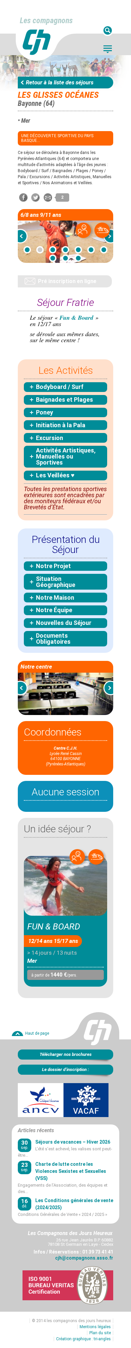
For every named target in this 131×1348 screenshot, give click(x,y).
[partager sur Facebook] (23, 197)
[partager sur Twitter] (35, 197)
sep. (24, 1144)
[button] (23, 236)
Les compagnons (46, 20)
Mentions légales (95, 1326)
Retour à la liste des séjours (59, 82)
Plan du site (100, 1333)
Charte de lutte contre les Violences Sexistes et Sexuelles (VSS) (70, 1171)
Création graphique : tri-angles (83, 1339)
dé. (24, 1203)
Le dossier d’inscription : (65, 1069)
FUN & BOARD (53, 926)
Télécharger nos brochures (66, 1054)
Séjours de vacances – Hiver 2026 (72, 1142)
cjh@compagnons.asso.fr (84, 1258)
